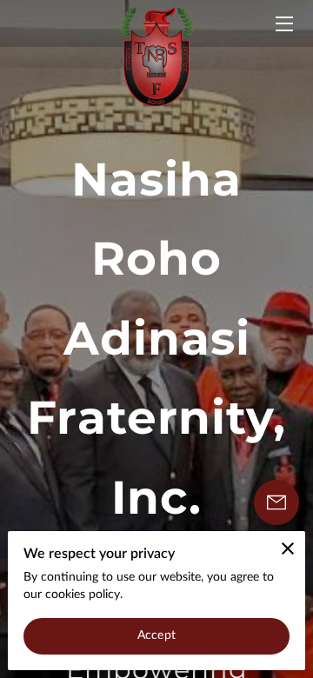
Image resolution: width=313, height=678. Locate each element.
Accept (156, 635)
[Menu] (283, 24)
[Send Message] (276, 502)
